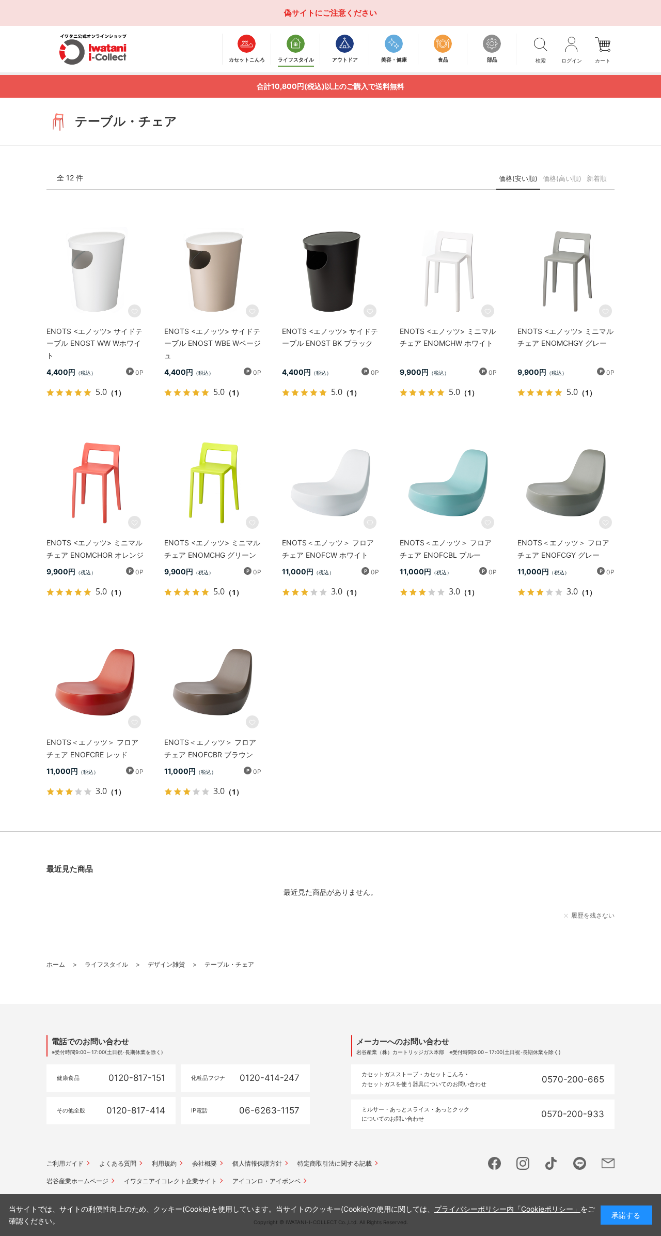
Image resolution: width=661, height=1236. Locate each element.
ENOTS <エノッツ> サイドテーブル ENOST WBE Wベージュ (212, 343)
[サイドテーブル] (95, 271)
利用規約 (164, 1163)
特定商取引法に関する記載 (334, 1163)
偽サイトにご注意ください (330, 13)
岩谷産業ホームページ (77, 1181)
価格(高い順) (562, 178)
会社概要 (204, 1163)
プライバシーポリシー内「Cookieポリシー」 (507, 1208)
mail (608, 1163)
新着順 (597, 178)
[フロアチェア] (330, 482)
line (579, 1163)
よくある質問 (117, 1163)
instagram (522, 1163)
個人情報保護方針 (257, 1163)
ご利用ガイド (65, 1163)
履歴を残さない (593, 915)
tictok (551, 1163)
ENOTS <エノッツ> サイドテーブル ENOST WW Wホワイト (94, 343)
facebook (494, 1163)
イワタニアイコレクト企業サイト (170, 1181)
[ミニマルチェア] (448, 271)
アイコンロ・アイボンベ (266, 1181)
